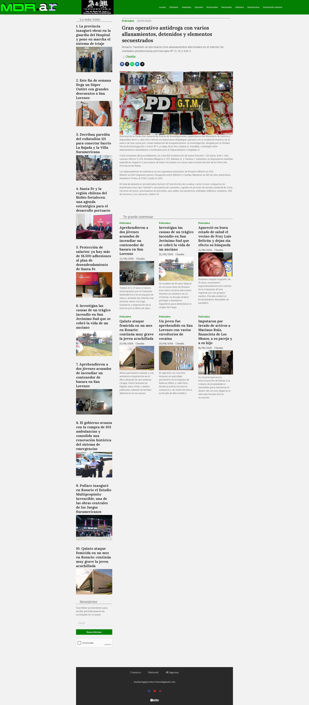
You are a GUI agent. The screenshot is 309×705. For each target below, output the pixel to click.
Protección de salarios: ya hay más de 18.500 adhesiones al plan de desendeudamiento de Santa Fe (93, 258)
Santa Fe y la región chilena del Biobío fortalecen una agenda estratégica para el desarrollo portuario (93, 199)
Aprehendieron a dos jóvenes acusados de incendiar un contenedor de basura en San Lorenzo (133, 240)
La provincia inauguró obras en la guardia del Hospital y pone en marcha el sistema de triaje (93, 35)
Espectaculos (253, 7)
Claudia (130, 57)
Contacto (135, 672)
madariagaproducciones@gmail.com (154, 681)
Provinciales (212, 7)
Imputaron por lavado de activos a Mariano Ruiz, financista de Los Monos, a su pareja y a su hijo (215, 332)
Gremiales (186, 7)
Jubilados (239, 7)
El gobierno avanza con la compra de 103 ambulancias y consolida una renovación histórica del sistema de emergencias (94, 435)
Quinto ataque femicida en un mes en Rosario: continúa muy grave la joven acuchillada (136, 330)
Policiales (173, 7)
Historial (153, 672)
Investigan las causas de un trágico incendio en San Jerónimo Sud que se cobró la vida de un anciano (176, 238)
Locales (162, 7)
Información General (272, 7)
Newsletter (88, 602)
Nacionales (226, 7)
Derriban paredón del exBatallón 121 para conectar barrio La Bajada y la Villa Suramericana (93, 143)
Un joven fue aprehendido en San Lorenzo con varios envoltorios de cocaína (176, 330)
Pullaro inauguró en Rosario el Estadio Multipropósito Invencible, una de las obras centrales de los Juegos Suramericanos (93, 498)
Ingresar (174, 672)
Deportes (199, 7)
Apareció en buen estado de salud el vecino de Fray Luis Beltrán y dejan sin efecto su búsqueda (214, 236)
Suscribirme (94, 632)
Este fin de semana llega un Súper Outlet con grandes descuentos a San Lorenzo (93, 89)
